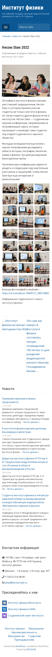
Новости (16, 36)
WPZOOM (31, 649)
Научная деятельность (24, 632)
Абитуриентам (16, 636)
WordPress (20, 646)
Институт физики (22, 7)
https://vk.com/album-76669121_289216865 (25, 293)
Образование (36, 628)
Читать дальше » (31, 422)
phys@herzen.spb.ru (16, 582)
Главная (6, 36)
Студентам (34, 636)
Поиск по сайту (46, 27)
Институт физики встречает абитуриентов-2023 (14, 325)
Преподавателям (24, 639)
